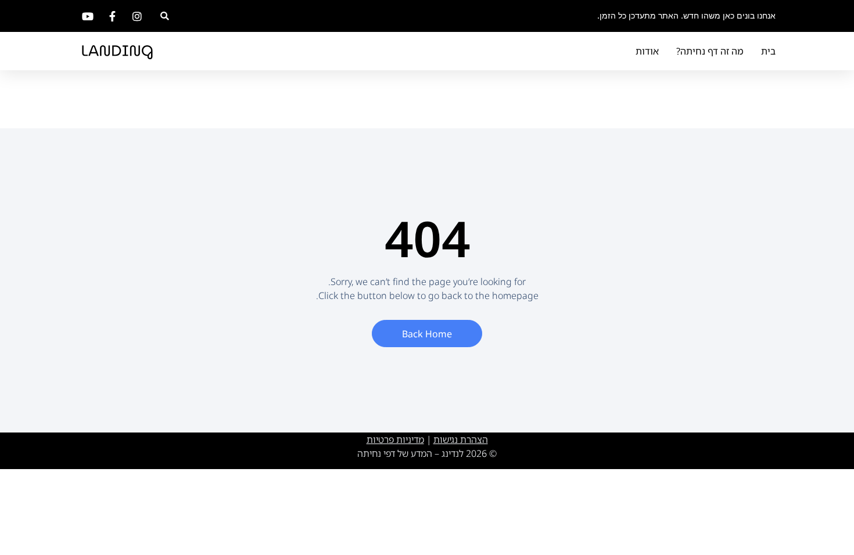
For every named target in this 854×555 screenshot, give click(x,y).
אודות (647, 51)
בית (768, 51)
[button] (165, 16)
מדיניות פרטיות (395, 439)
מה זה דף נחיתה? (710, 51)
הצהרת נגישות (460, 439)
